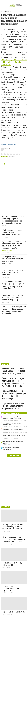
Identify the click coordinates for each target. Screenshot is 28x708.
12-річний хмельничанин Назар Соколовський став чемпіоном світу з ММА (12, 232)
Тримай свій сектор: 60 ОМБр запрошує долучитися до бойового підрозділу (13, 297)
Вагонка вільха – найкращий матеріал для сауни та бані (12, 588)
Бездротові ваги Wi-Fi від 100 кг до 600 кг (12, 564)
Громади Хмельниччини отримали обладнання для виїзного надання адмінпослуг (12, 260)
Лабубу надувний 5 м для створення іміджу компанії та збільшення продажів (13, 526)
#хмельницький (12, 144)
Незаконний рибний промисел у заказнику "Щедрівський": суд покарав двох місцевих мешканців (14, 310)
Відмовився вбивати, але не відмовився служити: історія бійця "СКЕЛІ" (13, 272)
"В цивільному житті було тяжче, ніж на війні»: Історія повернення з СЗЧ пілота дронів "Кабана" (13, 285)
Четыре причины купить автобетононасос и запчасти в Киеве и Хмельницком (13, 539)
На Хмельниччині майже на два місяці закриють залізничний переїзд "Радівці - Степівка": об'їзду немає (14, 219)
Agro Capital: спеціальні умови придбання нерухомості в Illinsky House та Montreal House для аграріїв (14, 244)
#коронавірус (4, 144)
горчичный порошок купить (13, 612)
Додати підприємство (14, 455)
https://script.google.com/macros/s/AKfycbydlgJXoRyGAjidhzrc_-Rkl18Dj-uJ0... (14, 62)
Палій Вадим (7, 148)
